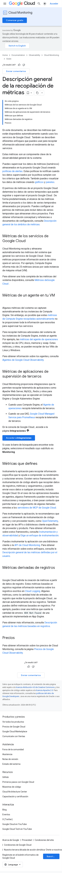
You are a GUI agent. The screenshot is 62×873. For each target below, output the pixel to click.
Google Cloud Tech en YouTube (17, 829)
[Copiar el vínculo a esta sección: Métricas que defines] (40, 464)
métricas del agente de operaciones (39, 339)
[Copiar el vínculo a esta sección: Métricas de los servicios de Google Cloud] (30, 241)
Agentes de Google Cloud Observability (23, 359)
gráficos (39, 182)
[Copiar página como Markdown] (37, 92)
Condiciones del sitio (44, 840)
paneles (50, 182)
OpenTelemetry (50, 521)
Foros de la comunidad (13, 749)
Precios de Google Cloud (13, 726)
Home (5, 55)
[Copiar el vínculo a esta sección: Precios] (18, 638)
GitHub (5, 777)
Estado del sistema (11, 764)
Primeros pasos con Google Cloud (18, 782)
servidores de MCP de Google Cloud (36, 507)
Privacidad (27, 840)
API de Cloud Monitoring (27, 545)
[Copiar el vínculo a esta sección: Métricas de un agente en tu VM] (5, 300)
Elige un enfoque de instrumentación (39, 535)
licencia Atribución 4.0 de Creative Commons (35, 687)
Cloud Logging (32, 591)
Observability (34, 55)
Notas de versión (10, 759)
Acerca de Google (10, 840)
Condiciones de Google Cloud (17, 845)
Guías (8, 59)
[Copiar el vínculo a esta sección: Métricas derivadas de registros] (5, 573)
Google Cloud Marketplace (14, 731)
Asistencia (7, 754)
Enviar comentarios (16, 71)
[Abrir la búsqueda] (39, 3)
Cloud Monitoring (20, 13)
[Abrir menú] (5, 3)
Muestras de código (11, 787)
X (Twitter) (7, 819)
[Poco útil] (23, 65)
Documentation (18, 55)
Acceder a (18, 438)
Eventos (6, 814)
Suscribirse (52, 856)
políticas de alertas (12, 171)
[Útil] (19, 65)
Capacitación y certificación (15, 796)
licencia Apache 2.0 (44, 690)
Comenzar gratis (14, 20)
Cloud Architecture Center (14, 791)
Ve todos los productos (13, 722)
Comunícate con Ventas (13, 736)
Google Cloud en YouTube (14, 824)
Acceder (54, 3)
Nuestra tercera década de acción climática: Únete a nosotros (33, 850)
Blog (4, 809)
